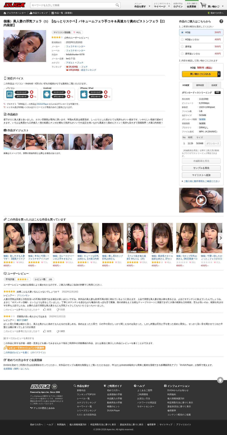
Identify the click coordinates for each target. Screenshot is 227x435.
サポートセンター (145, 406)
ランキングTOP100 (86, 394)
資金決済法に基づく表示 (131, 424)
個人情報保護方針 (175, 398)
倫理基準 (171, 410)
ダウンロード (212, 143)
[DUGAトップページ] (15, 5)
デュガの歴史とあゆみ (44, 408)
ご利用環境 (142, 394)
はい (44, 309)
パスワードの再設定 (146, 402)
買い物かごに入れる (200, 74)
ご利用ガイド (114, 386)
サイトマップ (166, 424)
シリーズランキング (86, 410)
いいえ (58, 309)
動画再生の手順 (114, 402)
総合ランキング (88, 70)
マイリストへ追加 (201, 175)
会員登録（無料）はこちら (16, 369)
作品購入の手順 (114, 398)
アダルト (70, 62)
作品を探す (83, 386)
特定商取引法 (180, 402)
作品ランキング (40, 13)
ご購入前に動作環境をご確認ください (202, 181)
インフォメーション (178, 386)
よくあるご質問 (144, 390)
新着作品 (81, 390)
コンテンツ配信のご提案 (179, 414)
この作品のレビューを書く (16, 352)
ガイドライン (38, 352)
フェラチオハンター (16, 13)
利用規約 (171, 394)
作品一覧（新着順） (64, 13)
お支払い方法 (143, 398)
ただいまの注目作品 (86, 414)
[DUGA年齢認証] (40, 387)
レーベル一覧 (83, 398)
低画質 (214, 85)
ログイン (178, 6)
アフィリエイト (183, 424)
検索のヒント (113, 406)
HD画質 (185, 85)
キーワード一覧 (84, 406)
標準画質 (200, 85)
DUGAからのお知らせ (178, 390)
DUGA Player (43, 104)
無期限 (202, 119)
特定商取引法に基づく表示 (103, 424)
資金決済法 (179, 406)
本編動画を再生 (201, 161)
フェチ (80, 62)
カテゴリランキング (86, 402)
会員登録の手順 (114, 394)
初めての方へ (217, 13)
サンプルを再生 (201, 168)
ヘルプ (141, 386)
